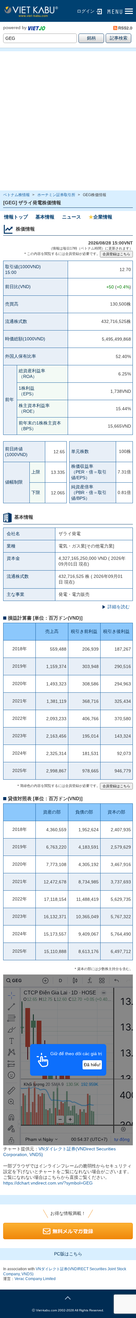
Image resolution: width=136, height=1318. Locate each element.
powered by (15, 27)
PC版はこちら (68, 1253)
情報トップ (16, 217)
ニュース (71, 217)
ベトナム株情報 (16, 195)
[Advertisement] (68, 121)
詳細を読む (119, 606)
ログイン (86, 11)
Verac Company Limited (35, 1279)
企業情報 (100, 217)
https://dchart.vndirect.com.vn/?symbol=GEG (48, 1182)
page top (68, 1297)
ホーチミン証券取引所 (56, 195)
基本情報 (44, 217)
